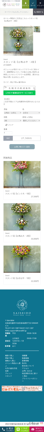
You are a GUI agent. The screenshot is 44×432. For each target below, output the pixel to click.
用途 (5, 109)
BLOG (24, 363)
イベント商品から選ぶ (13, 364)
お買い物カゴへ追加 (22, 147)
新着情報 (25, 360)
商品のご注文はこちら (18, 18)
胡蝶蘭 (24, 355)
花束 (7, 371)
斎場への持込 (27, 117)
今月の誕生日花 (11, 368)
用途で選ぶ (9, 358)
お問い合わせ (27, 371)
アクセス (25, 368)
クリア (10, 125)
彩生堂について (28, 366)
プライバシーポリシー (29, 379)
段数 (5, 117)
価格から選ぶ (10, 360)
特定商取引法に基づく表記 (29, 374)
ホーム (6, 18)
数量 (5, 129)
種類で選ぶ (9, 355)
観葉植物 (25, 358)
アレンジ (8, 373)
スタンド (8, 376)
